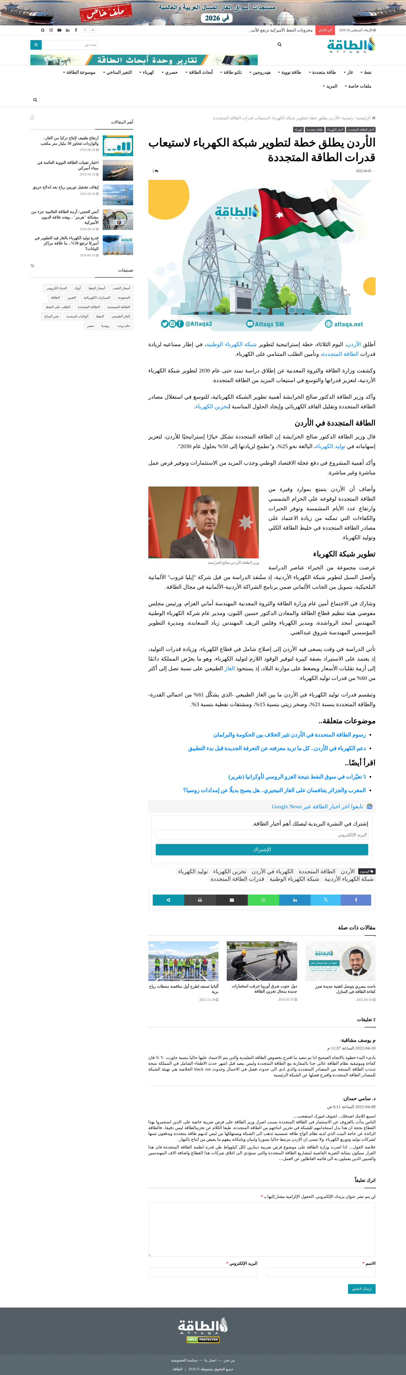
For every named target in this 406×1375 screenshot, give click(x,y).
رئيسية (348, 118)
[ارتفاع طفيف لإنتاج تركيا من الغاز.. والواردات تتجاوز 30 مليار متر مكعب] (118, 145)
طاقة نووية (291, 72)
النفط (100, 316)
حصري (171, 72)
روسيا (105, 326)
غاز (350, 72)
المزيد (331, 86)
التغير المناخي (119, 72)
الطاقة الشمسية (118, 307)
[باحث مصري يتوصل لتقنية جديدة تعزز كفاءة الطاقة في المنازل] (340, 961)
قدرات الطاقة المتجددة (237, 879)
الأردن (354, 344)
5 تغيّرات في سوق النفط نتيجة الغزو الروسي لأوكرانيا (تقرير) (297, 777)
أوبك (78, 288)
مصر (90, 326)
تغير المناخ (51, 316)
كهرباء (148, 72)
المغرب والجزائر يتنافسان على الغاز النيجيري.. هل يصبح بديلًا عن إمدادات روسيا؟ (274, 790)
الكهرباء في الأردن (273, 871)
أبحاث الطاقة (201, 72)
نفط (367, 72)
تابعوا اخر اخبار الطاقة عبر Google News (317, 806)
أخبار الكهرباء (335, 129)
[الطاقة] (351, 45)
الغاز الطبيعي (121, 316)
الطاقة (55, 297)
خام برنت (123, 326)
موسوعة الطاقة (81, 72)
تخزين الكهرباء (212, 406)
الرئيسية (364, 118)
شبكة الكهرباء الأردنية (349, 879)
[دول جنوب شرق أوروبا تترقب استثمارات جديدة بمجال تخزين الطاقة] (262, 961)
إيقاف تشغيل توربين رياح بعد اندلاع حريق (66, 187)
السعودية (124, 297)
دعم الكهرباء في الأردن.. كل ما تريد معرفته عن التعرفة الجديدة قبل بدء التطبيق (277, 748)
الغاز (230, 668)
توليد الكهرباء (331, 446)
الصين (72, 297)
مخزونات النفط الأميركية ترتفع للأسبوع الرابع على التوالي (263, 30)
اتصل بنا (210, 1360)
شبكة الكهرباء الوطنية (231, 344)
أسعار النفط (96, 288)
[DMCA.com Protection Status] (203, 1340)
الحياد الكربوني (56, 288)
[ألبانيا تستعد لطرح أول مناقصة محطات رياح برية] (183, 961)
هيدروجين (261, 72)
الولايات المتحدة (77, 316)
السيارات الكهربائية (97, 297)
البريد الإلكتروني (241, 1263)
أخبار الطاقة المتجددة (361, 129)
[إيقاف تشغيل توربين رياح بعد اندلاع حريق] (118, 195)
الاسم (369, 1263)
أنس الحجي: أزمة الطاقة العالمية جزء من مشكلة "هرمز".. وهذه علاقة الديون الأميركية (65, 217)
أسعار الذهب (121, 288)
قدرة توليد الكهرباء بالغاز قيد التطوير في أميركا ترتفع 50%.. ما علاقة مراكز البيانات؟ (67, 243)
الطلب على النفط (58, 307)
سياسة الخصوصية (184, 1360)
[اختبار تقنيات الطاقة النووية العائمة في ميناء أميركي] (118, 170)
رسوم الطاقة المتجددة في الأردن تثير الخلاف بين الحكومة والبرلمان (289, 735)
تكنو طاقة (233, 72)
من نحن (229, 1360)
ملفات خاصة (359, 86)
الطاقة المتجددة (340, 354)
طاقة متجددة (324, 72)
